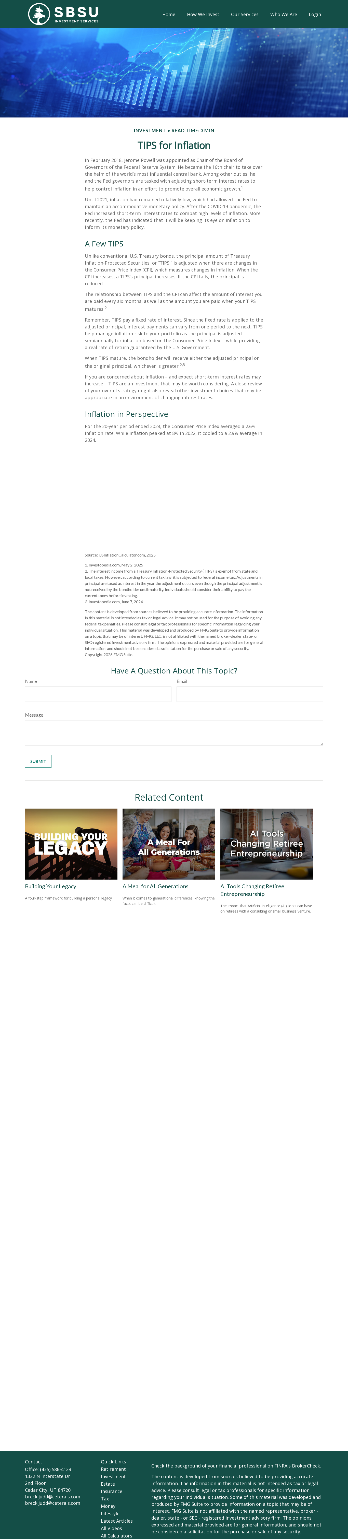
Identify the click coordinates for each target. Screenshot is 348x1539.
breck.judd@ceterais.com (52, 1497)
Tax (105, 1499)
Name (31, 681)
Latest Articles (117, 1521)
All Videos (111, 1528)
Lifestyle (110, 1513)
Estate (108, 1484)
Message (34, 715)
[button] (168, 14)
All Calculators (116, 1536)
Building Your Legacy (50, 886)
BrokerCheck (306, 1466)
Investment (113, 1476)
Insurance (111, 1491)
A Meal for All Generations (156, 886)
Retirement (113, 1469)
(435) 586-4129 (55, 1469)
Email (182, 681)
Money (108, 1506)
